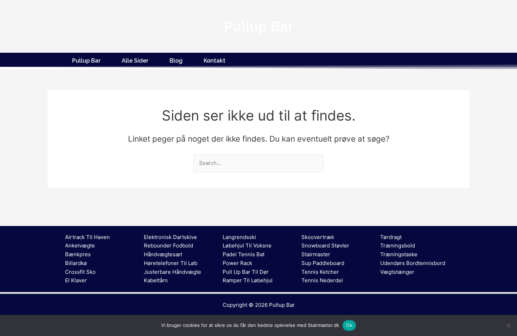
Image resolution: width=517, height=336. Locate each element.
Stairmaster (315, 254)
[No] (508, 325)
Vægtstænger (397, 272)
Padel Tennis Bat (243, 254)
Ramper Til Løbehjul (248, 280)
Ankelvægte (80, 245)
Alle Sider (135, 60)
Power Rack (237, 263)
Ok (349, 325)
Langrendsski (239, 237)
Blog (176, 60)
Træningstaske (398, 254)
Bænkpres (78, 254)
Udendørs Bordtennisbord (412, 263)
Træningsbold (397, 245)
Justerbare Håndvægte (172, 272)
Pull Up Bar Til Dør (246, 272)
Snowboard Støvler (325, 245)
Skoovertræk (317, 237)
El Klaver (76, 280)
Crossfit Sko (80, 272)
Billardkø (76, 263)
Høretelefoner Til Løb (170, 263)
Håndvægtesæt (163, 254)
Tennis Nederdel (322, 280)
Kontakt (214, 60)
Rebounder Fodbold (168, 245)
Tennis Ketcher (320, 272)
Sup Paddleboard (322, 263)
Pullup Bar (86, 60)
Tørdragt (391, 237)
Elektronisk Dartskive (170, 237)
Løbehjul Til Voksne (247, 245)
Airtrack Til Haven (87, 237)
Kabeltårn (156, 280)
